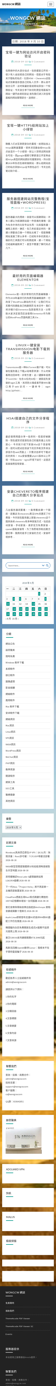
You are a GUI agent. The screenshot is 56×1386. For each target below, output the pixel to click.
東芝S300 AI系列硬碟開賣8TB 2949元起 (25, 937)
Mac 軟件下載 (12, 706)
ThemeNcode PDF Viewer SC (19, 1326)
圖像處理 (10, 681)
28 (33, 614)
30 (46, 614)
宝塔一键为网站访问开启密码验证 (28, 54)
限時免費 (10, 656)
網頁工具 (10, 782)
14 (33, 603)
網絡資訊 (10, 719)
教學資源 (10, 769)
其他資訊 (10, 801)
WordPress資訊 (13, 750)
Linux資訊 (10, 731)
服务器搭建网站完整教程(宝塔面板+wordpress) (28, 200)
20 (27, 609)
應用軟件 (10, 700)
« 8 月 (8, 618)
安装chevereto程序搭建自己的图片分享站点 (28, 493)
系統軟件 (10, 668)
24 (8, 614)
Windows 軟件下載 (15, 662)
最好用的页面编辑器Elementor (28, 277)
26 (21, 614)
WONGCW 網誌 (11, 4)
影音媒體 (10, 687)
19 (21, 609)
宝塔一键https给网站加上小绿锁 (28, 127)
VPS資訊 (10, 738)
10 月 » (15, 618)
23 (46, 609)
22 (40, 609)
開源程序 (10, 775)
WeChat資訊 (12, 757)
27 (27, 614)
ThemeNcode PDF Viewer (18, 1318)
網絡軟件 (10, 694)
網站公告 (10, 643)
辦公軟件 (10, 675)
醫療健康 (10, 794)
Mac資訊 (10, 725)
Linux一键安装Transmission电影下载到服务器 (28, 349)
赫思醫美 (10, 650)
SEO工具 (10, 788)
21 (33, 609)
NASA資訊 (11, 744)
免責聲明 (10, 1303)
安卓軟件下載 (12, 713)
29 (40, 614)
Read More (29, 105)
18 (14, 609)
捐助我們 (10, 1311)
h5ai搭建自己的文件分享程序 (28, 420)
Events (9, 1334)
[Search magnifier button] (47, 565)
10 (8, 603)
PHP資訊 (10, 763)
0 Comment (38, 61)
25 (14, 614)
